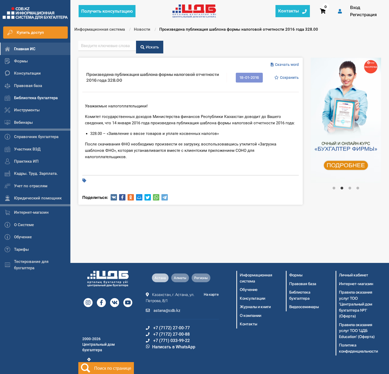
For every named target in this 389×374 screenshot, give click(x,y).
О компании (250, 315)
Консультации (252, 298)
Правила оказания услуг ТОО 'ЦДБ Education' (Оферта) (357, 330)
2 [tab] (342, 188)
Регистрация (363, 14)
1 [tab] (334, 188)
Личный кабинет (353, 275)
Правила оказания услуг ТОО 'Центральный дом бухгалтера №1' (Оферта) (355, 304)
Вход (355, 7)
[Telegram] (164, 197)
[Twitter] (147, 197)
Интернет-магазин (356, 283)
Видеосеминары (304, 306)
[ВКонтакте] (114, 197)
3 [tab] (349, 188)
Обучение (248, 289)
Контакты (248, 324)
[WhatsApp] (156, 197)
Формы (295, 275)
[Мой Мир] (139, 197)
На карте (211, 294)
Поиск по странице (112, 368)
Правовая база (302, 283)
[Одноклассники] (131, 197)
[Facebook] (122, 197)
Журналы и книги (255, 306)
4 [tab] (357, 188)
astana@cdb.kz (166, 310)
